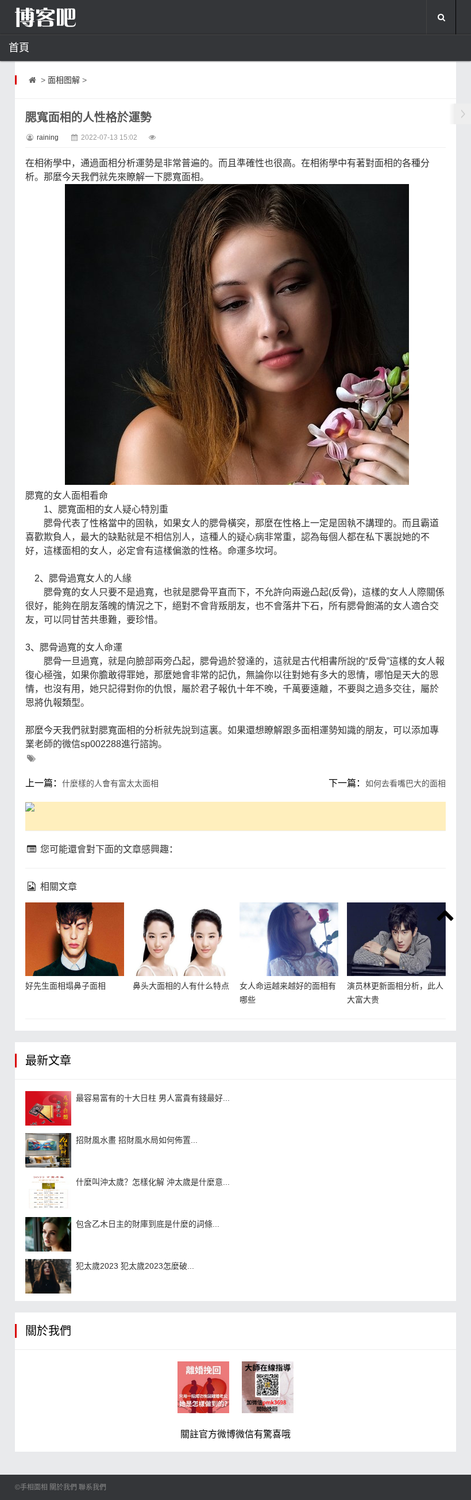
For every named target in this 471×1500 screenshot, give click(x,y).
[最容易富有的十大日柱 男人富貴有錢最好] (48, 1108)
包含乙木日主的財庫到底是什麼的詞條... (147, 1224)
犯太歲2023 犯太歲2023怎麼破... (135, 1266)
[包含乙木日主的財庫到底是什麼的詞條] (48, 1234)
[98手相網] (72, 17)
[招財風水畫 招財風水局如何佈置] (48, 1150)
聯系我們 (92, 1487)
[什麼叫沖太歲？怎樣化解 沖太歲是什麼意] (48, 1192)
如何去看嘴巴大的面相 (405, 783)
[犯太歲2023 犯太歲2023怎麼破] (48, 1276)
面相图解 (64, 80)
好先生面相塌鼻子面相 (65, 985)
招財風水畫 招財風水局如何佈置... (137, 1140)
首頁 (19, 47)
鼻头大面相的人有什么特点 (181, 985)
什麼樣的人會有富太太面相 (110, 783)
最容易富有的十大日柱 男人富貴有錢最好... (153, 1098)
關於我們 (63, 1487)
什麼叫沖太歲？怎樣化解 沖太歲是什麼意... (153, 1182)
